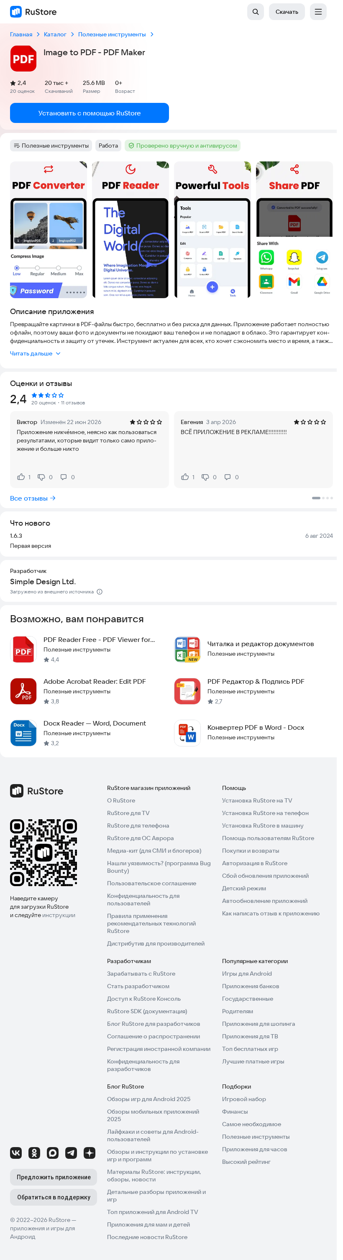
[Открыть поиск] (255, 11)
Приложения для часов (254, 1149)
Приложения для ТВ (250, 1036)
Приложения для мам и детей (148, 1224)
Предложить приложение (54, 1177)
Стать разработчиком (138, 986)
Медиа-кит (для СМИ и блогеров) (154, 850)
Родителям (237, 1011)
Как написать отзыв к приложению (271, 913)
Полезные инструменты (256, 1136)
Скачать (287, 11)
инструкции (58, 915)
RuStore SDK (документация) (147, 1011)
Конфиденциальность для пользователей (143, 899)
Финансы (235, 1111)
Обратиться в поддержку (53, 1197)
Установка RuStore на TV (257, 800)
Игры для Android (247, 973)
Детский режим (244, 888)
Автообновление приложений (264, 901)
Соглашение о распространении (153, 1036)
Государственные (247, 998)
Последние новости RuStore (147, 1237)
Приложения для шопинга (258, 1023)
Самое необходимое (251, 1124)
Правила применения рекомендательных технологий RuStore (151, 923)
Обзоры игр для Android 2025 (148, 1099)
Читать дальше (31, 353)
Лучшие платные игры (253, 1061)
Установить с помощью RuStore (89, 113)
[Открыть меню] (318, 11)
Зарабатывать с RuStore (141, 973)
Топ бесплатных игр (250, 1049)
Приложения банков (250, 986)
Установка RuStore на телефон (265, 813)
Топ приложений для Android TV (152, 1212)
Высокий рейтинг (246, 1161)
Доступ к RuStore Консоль (144, 998)
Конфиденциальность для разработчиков (143, 1065)
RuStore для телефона (138, 825)
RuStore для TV (128, 813)
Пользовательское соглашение (151, 883)
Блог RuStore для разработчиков (153, 1023)
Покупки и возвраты (250, 850)
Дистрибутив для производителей (156, 943)
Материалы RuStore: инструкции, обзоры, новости (154, 1175)
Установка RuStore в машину (263, 825)
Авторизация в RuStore (254, 863)
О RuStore (121, 800)
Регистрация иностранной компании (158, 1049)
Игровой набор (244, 1099)
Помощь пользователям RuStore (268, 838)
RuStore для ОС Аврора (140, 838)
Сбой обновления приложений (265, 875)
